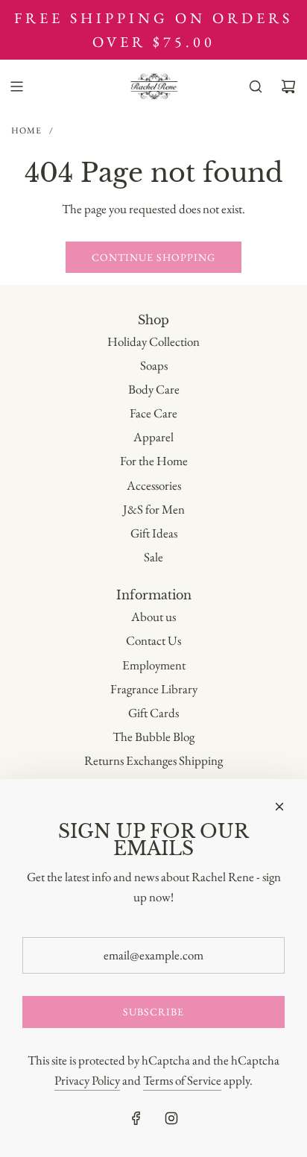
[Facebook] (136, 1118)
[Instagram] (171, 1118)
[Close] (279, 806)
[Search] (255, 86)
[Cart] (288, 86)
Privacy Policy (87, 1080)
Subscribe (153, 1011)
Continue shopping (153, 257)
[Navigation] (16, 86)
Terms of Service (182, 1080)
